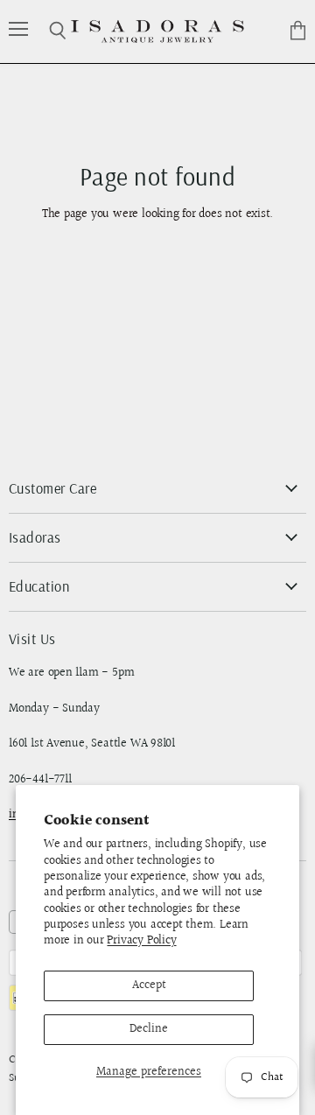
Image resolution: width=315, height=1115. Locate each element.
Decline (149, 1029)
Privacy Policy (141, 940)
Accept (149, 985)
